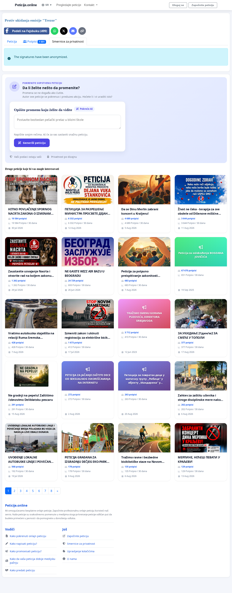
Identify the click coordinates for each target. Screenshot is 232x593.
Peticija (12, 41)
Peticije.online (26, 5)
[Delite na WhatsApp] (54, 31)
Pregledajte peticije (68, 5)
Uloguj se (178, 5)
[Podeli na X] (64, 31)
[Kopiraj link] (82, 31)
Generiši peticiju (34, 143)
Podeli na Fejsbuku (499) (29, 31)
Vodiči (9, 529)
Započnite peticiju (203, 5)
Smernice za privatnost (68, 41)
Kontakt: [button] (89, 5)
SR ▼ (48, 4)
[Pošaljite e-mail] (73, 31)
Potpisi (36, 41)
